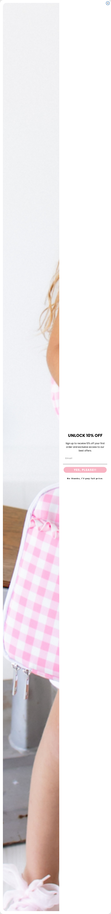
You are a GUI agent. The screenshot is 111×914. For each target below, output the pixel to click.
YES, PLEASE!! (85, 470)
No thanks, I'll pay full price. (85, 478)
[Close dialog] (108, 3)
